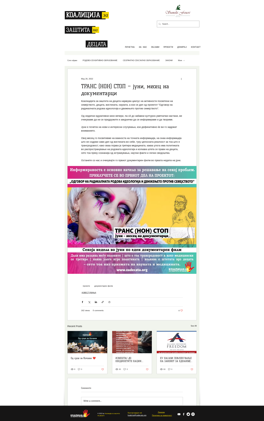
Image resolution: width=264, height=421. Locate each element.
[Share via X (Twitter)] (89, 302)
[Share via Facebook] (82, 302)
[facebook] (183, 414)
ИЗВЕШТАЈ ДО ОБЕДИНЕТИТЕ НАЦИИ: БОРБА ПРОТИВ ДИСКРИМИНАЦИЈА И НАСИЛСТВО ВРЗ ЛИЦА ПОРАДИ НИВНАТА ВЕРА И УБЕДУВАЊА (130, 360)
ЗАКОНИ (169, 60)
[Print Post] (109, 302)
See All (194, 326)
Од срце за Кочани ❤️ (83, 358)
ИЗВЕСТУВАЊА (89, 293)
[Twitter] (188, 414)
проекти (86, 286)
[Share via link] (102, 302)
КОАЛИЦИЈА (83, 15)
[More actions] (181, 78)
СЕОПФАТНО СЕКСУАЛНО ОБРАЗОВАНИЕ (141, 60)
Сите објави (72, 60)
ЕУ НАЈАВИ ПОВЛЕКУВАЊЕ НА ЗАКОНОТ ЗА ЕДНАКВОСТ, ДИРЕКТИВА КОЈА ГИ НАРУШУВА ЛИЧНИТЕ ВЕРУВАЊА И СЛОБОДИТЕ (176, 360)
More (180, 60)
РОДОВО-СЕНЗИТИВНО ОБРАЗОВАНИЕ (100, 60)
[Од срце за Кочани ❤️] (87, 342)
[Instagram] (193, 414)
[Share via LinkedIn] (96, 302)
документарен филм (103, 286)
